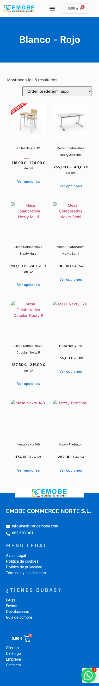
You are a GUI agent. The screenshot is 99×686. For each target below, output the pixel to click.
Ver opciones (28, 181)
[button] (52, 8)
